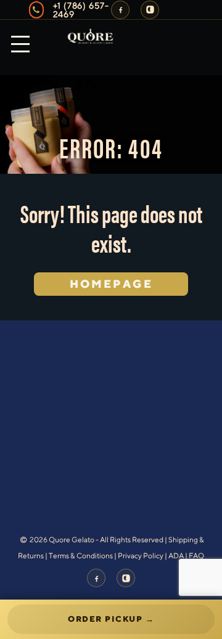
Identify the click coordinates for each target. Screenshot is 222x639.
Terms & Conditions (81, 555)
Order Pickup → (111, 619)
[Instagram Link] (150, 10)
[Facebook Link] (120, 10)
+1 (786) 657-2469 (81, 9)
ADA (176, 555)
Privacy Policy (140, 555)
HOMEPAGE (111, 283)
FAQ (196, 555)
